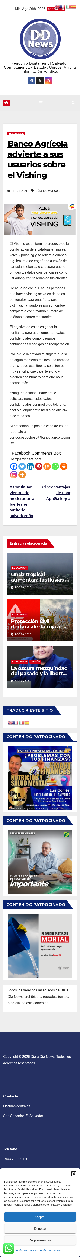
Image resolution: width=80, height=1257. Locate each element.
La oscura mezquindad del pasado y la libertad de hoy (40, 673)
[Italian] (21, 722)
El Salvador (16, 133)
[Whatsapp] (55, 466)
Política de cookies (27, 1250)
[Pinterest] (38, 466)
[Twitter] (22, 466)
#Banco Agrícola (48, 190)
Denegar (40, 1228)
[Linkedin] (30, 466)
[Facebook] (13, 466)
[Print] (63, 466)
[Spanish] (27, 722)
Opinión (35, 661)
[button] (73, 1173)
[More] (22, 474)
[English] (10, 722)
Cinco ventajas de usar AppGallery (56, 493)
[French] (16, 722)
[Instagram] (13, 474)
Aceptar (40, 1217)
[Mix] (47, 466)
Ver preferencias (40, 1240)
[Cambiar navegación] (40, 103)
